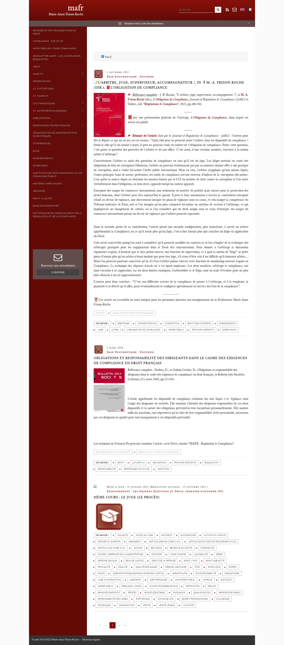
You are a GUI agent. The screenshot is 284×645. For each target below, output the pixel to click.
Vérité (147, 605)
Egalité (123, 567)
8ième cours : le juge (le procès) (127, 497)
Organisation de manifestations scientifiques (55, 134)
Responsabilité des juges (113, 599)
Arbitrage (123, 323)
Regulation (211, 462)
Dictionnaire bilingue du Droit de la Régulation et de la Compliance (57, 215)
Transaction (127, 605)
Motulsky (226, 580)
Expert (233, 567)
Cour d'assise (178, 554)
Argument (134, 541)
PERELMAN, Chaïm (131, 586)
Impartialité (179, 573)
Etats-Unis (214, 567)
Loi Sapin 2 (138, 462)
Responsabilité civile (137, 469)
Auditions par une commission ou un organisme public (57, 175)
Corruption (172, 323)
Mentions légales (91, 639)
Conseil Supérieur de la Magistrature (120, 554)
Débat (219, 554)
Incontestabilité (205, 573)
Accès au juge (144, 535)
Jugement (135, 580)
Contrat (156, 554)
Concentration (147, 323)
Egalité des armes (146, 567)
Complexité (207, 548)
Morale (207, 580)
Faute (101, 573)
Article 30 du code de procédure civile (212, 541)
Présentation (42, 81)
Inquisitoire (231, 573)
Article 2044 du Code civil (165, 541)
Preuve (212, 586)
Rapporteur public (230, 592)
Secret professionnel (195, 599)
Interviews (40, 165)
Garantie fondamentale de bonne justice (138, 573)
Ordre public (176, 330)
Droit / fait (191, 560)
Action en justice (215, 535)
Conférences (41, 143)
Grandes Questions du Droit (113, 452)
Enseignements (43, 158)
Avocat (138, 548)
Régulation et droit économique (133, 313)
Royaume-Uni (166, 599)
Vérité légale (167, 605)
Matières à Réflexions (47, 183)
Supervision (229, 330)
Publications (41, 118)
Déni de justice (134, 560)
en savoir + (102, 323)
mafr (75, 8)
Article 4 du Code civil (112, 548)
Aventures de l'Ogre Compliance (54, 48)
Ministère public (185, 580)
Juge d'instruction (109, 580)
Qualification (202, 592)
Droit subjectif (215, 560)
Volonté (188, 605)
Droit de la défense (164, 560)
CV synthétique (43, 88)
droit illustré (42, 198)
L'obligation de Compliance (143, 330)
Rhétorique (143, 599)
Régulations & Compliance (161, 104)
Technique (104, 605)
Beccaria (156, 548)
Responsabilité (107, 469)
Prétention (193, 586)
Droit (120, 462)
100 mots (122, 535)
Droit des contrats (199, 323)
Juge (100, 330)
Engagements (227, 323)
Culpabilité (201, 554)
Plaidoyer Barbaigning (164, 586)
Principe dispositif (203, 330)
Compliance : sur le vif (48, 41)
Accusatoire (188, 535)
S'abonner (58, 272)
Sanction (163, 469)
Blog (36, 151)
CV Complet (40, 96)
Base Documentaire (46, 205)
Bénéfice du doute (181, 548)
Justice (100, 313)
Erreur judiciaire (176, 567)
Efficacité (104, 567)
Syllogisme (223, 599)
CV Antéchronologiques (49, 110)
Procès (132, 592)
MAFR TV (38, 74)
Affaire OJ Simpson (109, 541)
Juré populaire (158, 580)
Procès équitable (154, 592)
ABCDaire (39, 191)
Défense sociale (107, 560)
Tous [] (108, 57)
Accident (167, 535)
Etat (197, 567)
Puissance (179, 592)
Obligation (159, 462)
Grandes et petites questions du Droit (54, 32)
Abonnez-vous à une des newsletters (143, 23)
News (36, 66)
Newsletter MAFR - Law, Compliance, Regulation (57, 58)
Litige (114, 330)
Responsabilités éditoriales (51, 125)
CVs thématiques (44, 103)
